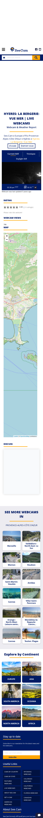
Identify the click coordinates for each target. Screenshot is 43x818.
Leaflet (16, 436)
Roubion (31, 565)
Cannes (11, 602)
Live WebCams (9, 788)
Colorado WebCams (28, 780)
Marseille (11, 546)
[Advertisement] (21, 22)
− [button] (7, 239)
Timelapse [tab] (31, 154)
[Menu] (3, 50)
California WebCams (28, 787)
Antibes (31, 583)
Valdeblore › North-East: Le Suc (31, 546)
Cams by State (9, 776)
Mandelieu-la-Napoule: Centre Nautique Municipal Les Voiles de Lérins (31, 622)
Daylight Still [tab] (21, 159)
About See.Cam (10, 793)
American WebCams (8, 803)
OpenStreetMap (24, 436)
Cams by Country (11, 772)
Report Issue (28, 146)
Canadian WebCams (28, 799)
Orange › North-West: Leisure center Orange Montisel (11, 622)
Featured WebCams (8, 782)
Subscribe (12, 757)
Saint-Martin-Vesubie (11, 583)
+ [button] (7, 235)
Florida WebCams (31, 793)
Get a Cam (8, 797)
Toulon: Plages (31, 641)
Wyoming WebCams (27, 773)
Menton (11, 565)
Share (13, 146)
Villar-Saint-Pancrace (31, 602)
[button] (35, 187)
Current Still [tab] (13, 154)
